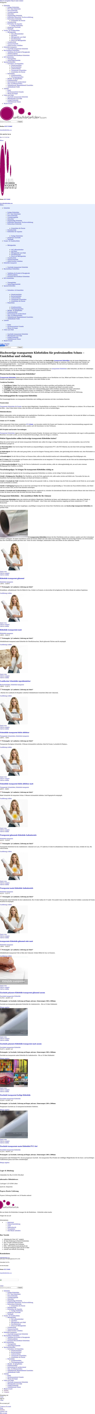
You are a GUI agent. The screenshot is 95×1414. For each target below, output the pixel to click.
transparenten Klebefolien (59, 368)
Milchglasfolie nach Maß (18, 37)
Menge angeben (4, 1007)
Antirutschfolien (16, 68)
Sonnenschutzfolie (12, 44)
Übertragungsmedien (17, 77)
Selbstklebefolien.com (5, 1257)
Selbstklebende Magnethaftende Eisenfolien (20, 85)
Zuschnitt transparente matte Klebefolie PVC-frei (18, 1146)
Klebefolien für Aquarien (14, 24)
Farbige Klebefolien (13, 7)
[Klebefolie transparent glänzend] (14, 570)
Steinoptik (10, 29)
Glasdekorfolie (11, 42)
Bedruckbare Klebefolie (14, 19)
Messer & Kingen (12, 93)
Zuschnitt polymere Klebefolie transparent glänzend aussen (22, 993)
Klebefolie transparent (6, 582)
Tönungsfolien (11, 58)
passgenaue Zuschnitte (14, 27)
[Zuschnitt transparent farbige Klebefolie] (14, 1086)
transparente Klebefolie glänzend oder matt (16, 941)
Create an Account (5, 1406)
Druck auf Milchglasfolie (18, 40)
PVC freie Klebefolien (14, 9)
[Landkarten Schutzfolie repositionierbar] (14, 672)
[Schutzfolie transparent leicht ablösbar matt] (14, 775)
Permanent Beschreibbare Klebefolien (18, 55)
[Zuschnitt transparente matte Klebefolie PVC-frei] (14, 1138)
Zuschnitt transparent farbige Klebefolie (15, 1095)
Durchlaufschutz (16, 39)
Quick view (3, 571)
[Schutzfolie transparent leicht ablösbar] (14, 724)
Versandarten (11, 1229)
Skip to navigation (5, 1)
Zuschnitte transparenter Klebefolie (17, 49)
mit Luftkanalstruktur (17, 34)
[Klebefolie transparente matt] (14, 621)
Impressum (10, 1222)
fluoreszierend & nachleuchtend (16, 82)
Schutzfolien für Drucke (18, 20)
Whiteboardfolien (12, 54)
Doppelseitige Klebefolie (14, 15)
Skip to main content (17, 1)
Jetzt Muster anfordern (14, 1230)
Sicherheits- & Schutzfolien (15, 63)
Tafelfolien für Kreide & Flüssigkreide (18, 52)
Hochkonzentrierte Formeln (15, 92)
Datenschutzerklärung (13, 1224)
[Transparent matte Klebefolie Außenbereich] (14, 879)
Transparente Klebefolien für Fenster (10, 406)
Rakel (9, 90)
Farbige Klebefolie (12, 100)
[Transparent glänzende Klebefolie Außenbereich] (14, 826)
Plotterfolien (11, 73)
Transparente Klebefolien (7, 433)
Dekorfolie (10, 14)
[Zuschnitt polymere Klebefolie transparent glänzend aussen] (14, 984)
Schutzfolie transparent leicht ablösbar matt (16, 784)
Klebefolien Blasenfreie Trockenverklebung (20, 17)
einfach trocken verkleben (15, 45)
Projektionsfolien (12, 80)
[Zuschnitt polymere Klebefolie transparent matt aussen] (14, 1035)
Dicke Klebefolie (12, 10)
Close (1, 1286)
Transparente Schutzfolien (18, 70)
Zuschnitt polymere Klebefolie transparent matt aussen (21, 1044)
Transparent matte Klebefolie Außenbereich (16, 888)
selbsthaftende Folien (13, 87)
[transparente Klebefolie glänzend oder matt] (14, 932)
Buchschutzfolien (16, 67)
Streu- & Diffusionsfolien (14, 83)
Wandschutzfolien (16, 65)
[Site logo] (23, 120)
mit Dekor (14, 35)
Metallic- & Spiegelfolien (14, 78)
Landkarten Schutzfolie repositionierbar (15, 681)
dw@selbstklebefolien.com (6, 130)
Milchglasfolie (11, 32)
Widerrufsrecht (11, 1227)
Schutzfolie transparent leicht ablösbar (14, 732)
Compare (6, 1392)
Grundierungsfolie (12, 12)
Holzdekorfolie (11, 22)
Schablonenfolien (16, 75)
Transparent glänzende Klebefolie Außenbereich (18, 835)
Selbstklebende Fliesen (14, 102)
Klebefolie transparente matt (11, 630)
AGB (9, 1225)
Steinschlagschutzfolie (13, 60)
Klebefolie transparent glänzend (12, 578)
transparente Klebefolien (62, 360)
